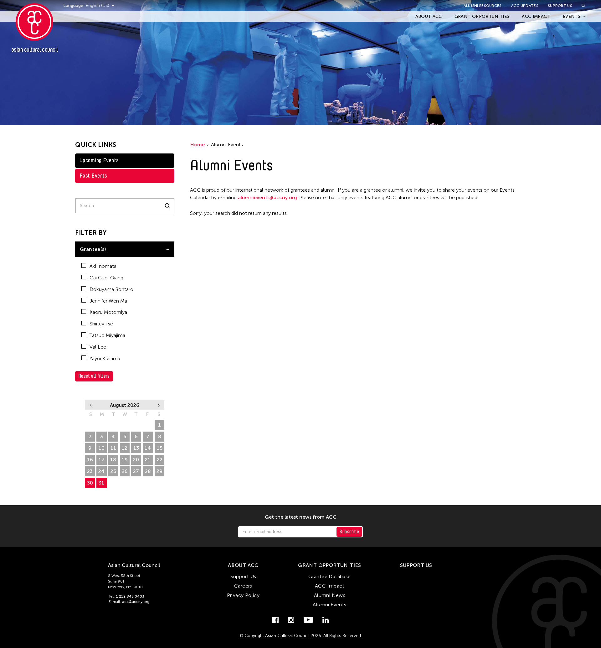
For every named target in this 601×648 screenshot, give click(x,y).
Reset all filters (94, 376)
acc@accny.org (136, 601)
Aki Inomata (103, 266)
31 (101, 483)
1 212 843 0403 (130, 596)
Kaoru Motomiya (108, 312)
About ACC (428, 16)
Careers (243, 586)
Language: (74, 5)
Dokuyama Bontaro (111, 289)
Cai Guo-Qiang (106, 278)
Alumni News (329, 595)
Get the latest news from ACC (300, 517)
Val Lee (98, 347)
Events (571, 16)
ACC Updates (524, 5)
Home (197, 145)
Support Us (560, 5)
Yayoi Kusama (105, 358)
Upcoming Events (99, 160)
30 (90, 483)
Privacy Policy (243, 595)
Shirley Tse (101, 324)
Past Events (93, 175)
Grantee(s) (93, 249)
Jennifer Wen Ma (108, 301)
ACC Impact (536, 16)
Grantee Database (329, 576)
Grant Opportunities (482, 16)
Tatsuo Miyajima (107, 335)
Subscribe (349, 532)
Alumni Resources (483, 5)
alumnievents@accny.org (267, 197)
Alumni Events (329, 605)
